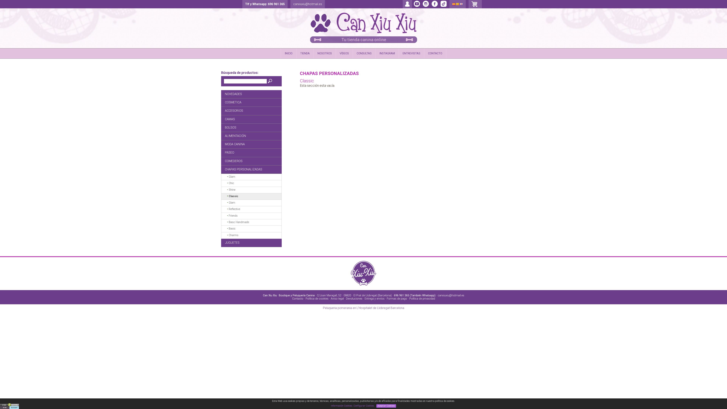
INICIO (289, 53)
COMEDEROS (234, 161)
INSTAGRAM (387, 53)
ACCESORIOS (234, 110)
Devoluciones (354, 298)
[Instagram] (426, 6)
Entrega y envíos (375, 298)
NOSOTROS (324, 53)
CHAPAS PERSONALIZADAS (243, 169)
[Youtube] (417, 6)
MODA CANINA (235, 144)
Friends (233, 215)
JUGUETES (232, 242)
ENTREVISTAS (411, 53)
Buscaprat (14, 407)
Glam (232, 176)
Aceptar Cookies (386, 405)
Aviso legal (337, 298)
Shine (232, 189)
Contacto (297, 298)
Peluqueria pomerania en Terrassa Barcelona (363, 308)
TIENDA (305, 53)
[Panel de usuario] (407, 6)
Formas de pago (397, 298)
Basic (232, 228)
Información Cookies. (342, 405)
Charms (233, 235)
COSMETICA (233, 102)
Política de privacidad (422, 298)
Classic (233, 196)
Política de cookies (317, 298)
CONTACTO (435, 53)
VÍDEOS (344, 53)
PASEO (229, 152)
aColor (5, 407)
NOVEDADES (233, 94)
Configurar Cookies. (364, 405)
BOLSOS (230, 127)
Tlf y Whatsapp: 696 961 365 (265, 4)
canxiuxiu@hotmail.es (307, 4)
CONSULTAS (364, 53)
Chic (231, 183)
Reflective (234, 209)
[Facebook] (444, 6)
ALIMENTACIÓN (235, 136)
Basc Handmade (239, 222)
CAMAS (230, 119)
